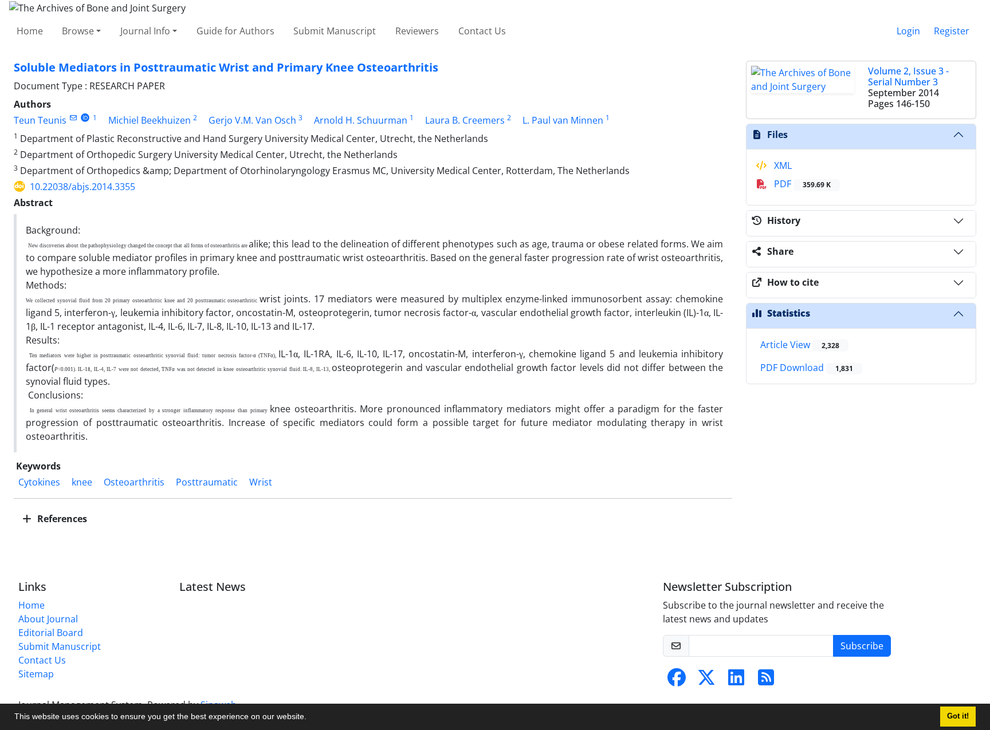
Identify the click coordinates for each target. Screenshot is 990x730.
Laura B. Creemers (465, 120)
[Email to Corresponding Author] (73, 118)
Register (951, 31)
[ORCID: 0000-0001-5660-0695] (85, 118)
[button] (310, 718)
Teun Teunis (40, 120)
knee (82, 482)
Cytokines (39, 482)
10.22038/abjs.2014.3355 (82, 186)
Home (30, 31)
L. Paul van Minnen (562, 120)
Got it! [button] (958, 716)
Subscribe (861, 646)
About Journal (48, 619)
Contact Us (482, 31)
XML (782, 165)
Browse (78, 31)
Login (908, 31)
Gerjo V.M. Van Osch (252, 120)
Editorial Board (50, 632)
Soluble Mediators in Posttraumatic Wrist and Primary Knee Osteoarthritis (226, 67)
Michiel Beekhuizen (149, 120)
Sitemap (36, 674)
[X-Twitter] (706, 680)
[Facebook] (676, 680)
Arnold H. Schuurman (360, 120)
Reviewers (417, 31)
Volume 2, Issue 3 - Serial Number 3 (908, 76)
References (61, 518)
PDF (801, 183)
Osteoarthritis (134, 482)
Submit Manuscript (334, 31)
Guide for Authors (235, 31)
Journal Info (145, 31)
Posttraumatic (207, 482)
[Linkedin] (736, 680)
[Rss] (766, 680)
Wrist (260, 482)
